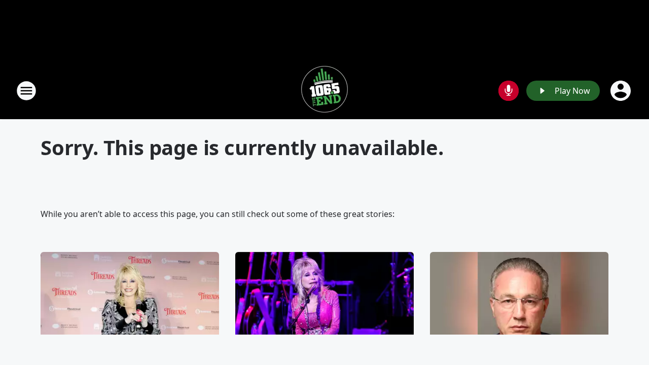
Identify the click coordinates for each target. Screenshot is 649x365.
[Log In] (621, 91)
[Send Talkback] (508, 91)
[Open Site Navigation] (26, 91)
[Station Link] (324, 90)
